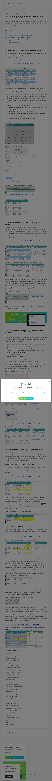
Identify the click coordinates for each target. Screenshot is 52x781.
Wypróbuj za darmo (26, 398)
